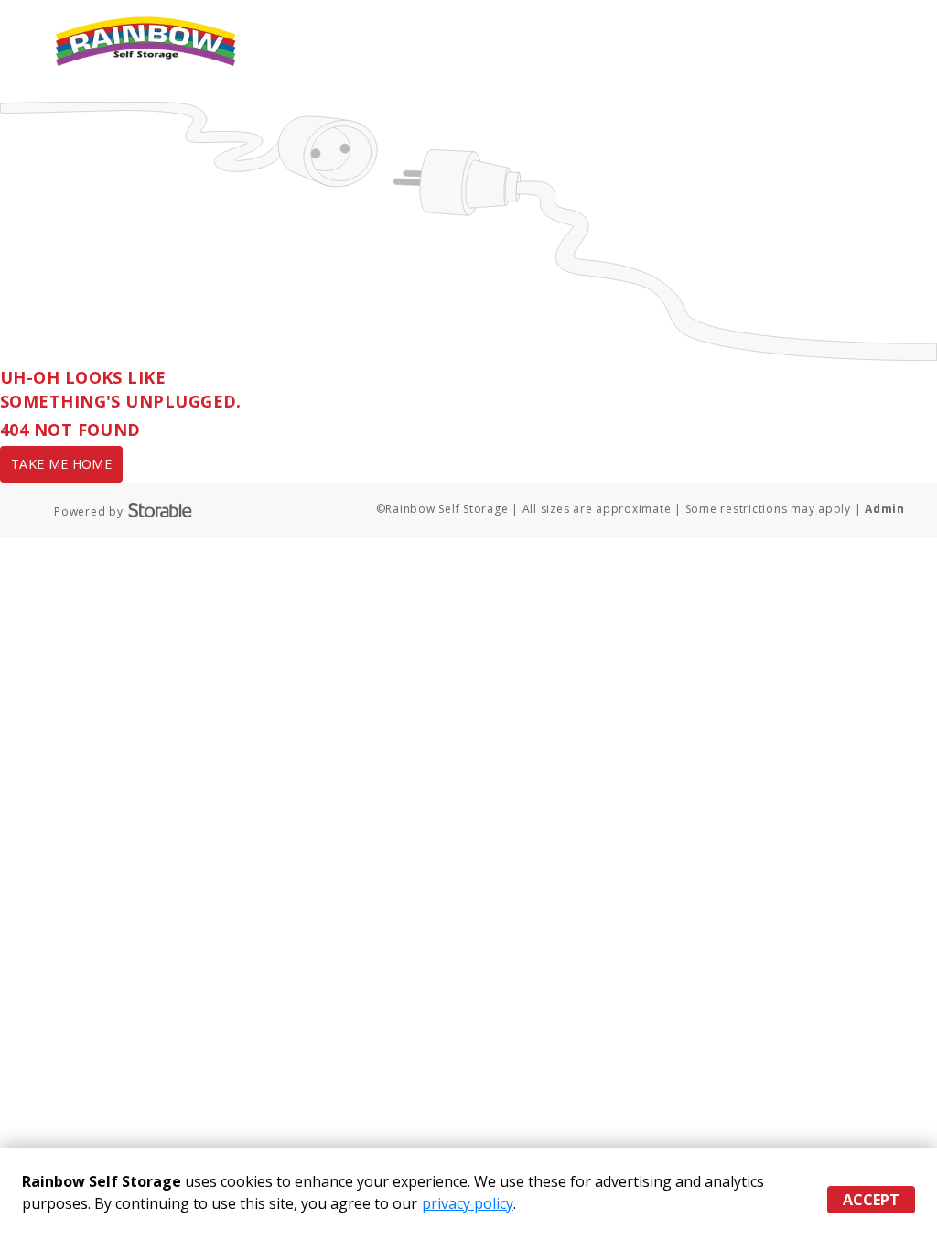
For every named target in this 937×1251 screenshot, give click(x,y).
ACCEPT (871, 1200)
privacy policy (467, 1203)
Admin (885, 509)
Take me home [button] (61, 464)
